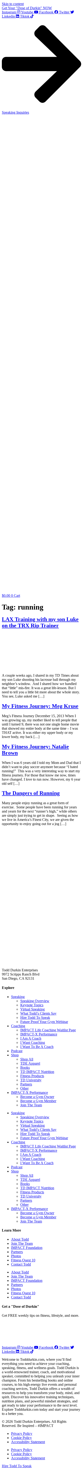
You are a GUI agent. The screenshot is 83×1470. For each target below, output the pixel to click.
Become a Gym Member (38, 1101)
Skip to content (13, 4)
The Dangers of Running (31, 793)
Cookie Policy (21, 1438)
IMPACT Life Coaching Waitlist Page (48, 1030)
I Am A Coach (30, 1038)
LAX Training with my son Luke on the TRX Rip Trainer (40, 622)
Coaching (18, 1026)
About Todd (20, 1239)
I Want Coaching (32, 1043)
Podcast (16, 1051)
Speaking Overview (34, 1001)
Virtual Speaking (32, 1009)
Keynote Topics (31, 1005)
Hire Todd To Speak (35, 1018)
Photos (16, 1256)
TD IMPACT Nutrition (37, 1072)
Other (24, 1088)
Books (25, 1068)
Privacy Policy (21, 1434)
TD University (31, 1080)
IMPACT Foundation (26, 1248)
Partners (26, 1084)
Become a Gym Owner (37, 1097)
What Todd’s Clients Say (38, 1013)
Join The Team (31, 1105)
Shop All (26, 1059)
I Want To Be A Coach (36, 1047)
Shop (15, 1055)
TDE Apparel (30, 1063)
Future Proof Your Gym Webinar (44, 1022)
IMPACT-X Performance (38, 1034)
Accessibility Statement (28, 1442)
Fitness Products (32, 1076)
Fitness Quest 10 (23, 1260)
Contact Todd (21, 1264)
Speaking (18, 997)
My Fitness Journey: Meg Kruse (40, 706)
